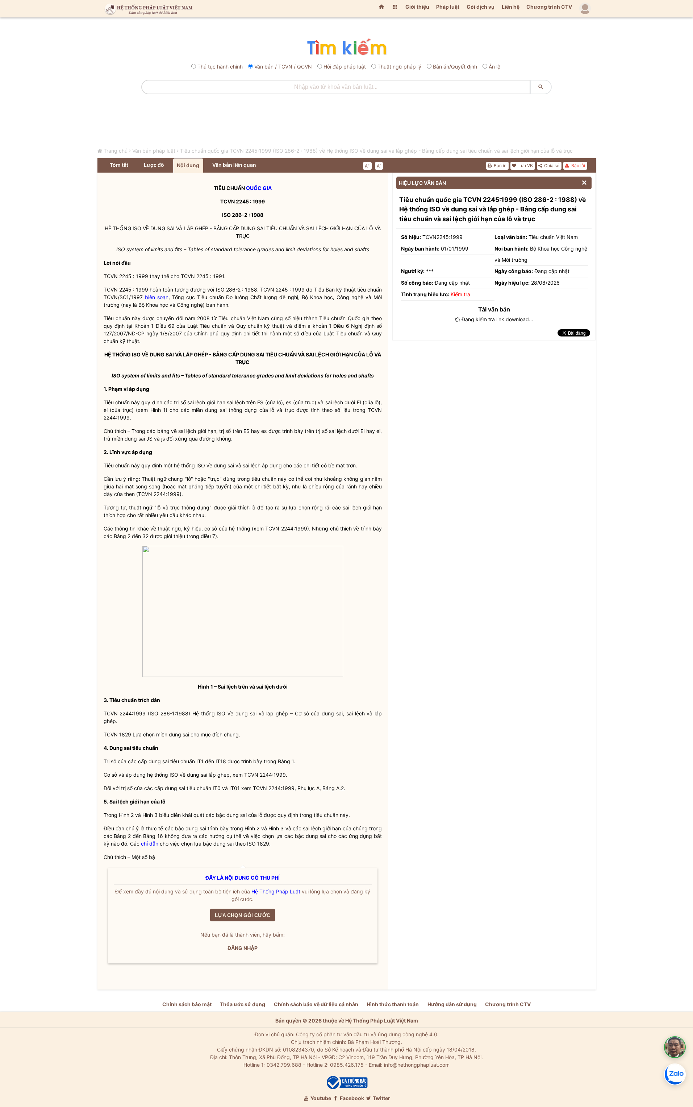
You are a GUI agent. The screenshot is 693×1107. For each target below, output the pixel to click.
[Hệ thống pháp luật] (147, 8)
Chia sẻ (551, 165)
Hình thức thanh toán (393, 1004)
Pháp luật (447, 7)
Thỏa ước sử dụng (242, 1004)
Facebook (351, 1098)
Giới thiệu (417, 7)
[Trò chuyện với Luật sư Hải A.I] (675, 1047)
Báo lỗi (577, 165)
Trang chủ (116, 151)
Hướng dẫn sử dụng (452, 1004)
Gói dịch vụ (480, 7)
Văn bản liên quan (234, 165)
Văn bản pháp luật (153, 151)
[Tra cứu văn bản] (346, 47)
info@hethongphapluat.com (417, 1065)
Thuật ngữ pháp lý (399, 66)
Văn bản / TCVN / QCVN (283, 66)
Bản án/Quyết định (455, 66)
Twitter (381, 1098)
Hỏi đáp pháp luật (344, 66)
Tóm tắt (119, 165)
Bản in (499, 165)
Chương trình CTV (549, 7)
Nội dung (188, 165)
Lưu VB (525, 165)
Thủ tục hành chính (220, 66)
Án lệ (494, 66)
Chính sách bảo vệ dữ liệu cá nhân (316, 1004)
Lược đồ (154, 165)
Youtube (320, 1098)
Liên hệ (510, 7)
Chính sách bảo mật (187, 1004)
